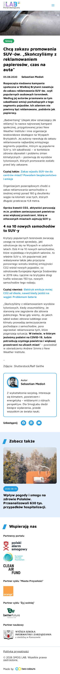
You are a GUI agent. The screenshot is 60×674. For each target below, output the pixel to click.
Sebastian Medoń (33, 76)
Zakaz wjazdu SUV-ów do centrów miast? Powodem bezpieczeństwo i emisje (29, 175)
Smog (8, 41)
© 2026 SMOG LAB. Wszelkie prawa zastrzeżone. (25, 658)
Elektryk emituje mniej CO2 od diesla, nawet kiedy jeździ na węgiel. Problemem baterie (27, 293)
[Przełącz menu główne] (53, 5)
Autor (24, 380)
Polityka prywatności (16, 651)
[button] (23, 423)
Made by (8, 668)
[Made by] (25, 668)
